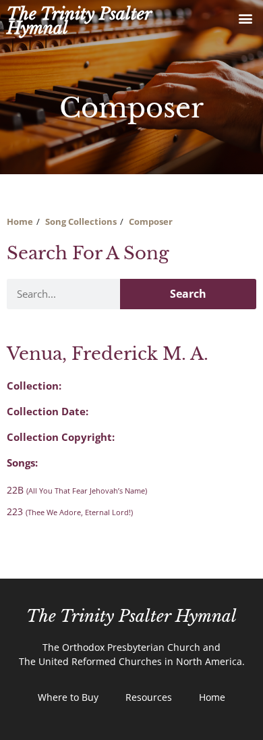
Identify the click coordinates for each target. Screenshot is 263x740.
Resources (148, 697)
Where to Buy (68, 697)
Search (188, 293)
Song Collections (81, 221)
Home (20, 221)
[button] (245, 18)
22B (77, 489)
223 (70, 511)
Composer (151, 221)
